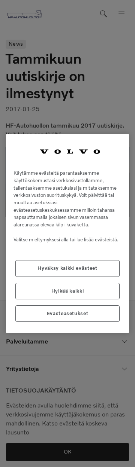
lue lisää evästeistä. (97, 239)
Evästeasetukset (67, 313)
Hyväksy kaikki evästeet (67, 268)
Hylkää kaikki (67, 291)
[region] (67, 233)
